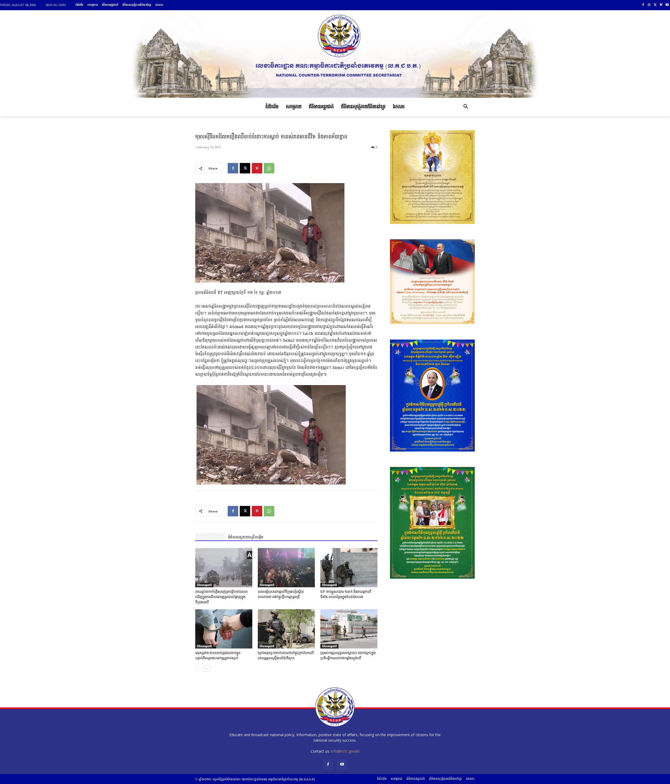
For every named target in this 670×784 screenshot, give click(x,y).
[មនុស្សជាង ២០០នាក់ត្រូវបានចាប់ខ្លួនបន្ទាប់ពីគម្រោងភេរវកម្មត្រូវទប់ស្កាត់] (223, 628)
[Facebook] (643, 5)
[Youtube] (667, 5)
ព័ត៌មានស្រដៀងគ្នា (210, 537)
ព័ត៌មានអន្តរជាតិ (204, 585)
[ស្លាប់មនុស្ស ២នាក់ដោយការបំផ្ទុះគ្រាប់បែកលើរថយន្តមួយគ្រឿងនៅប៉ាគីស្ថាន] (286, 628)
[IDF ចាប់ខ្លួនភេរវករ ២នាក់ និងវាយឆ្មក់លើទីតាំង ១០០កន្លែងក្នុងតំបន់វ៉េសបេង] (348, 567)
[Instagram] (649, 5)
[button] (466, 107)
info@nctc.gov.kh (345, 751)
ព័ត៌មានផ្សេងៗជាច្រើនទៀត (245, 537)
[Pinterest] (257, 168)
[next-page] (207, 668)
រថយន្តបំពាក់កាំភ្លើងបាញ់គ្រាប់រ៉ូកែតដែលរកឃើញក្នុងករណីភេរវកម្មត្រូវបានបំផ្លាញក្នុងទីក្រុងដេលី (221, 597)
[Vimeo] (661, 5)
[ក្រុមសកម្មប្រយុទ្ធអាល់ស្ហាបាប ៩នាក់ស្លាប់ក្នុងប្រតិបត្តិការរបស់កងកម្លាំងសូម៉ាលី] (348, 628)
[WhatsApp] (269, 168)
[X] (655, 5)
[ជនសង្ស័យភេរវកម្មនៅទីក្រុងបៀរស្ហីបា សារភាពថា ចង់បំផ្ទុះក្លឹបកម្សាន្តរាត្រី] (286, 567)
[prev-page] (198, 668)
